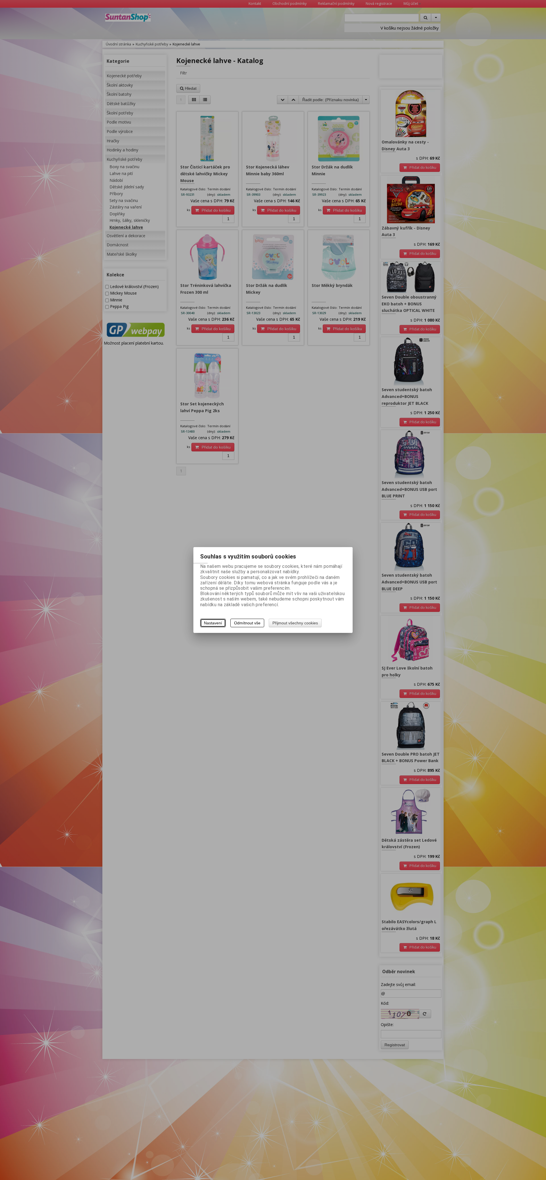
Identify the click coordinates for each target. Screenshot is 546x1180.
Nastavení (213, 623)
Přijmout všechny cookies (295, 623)
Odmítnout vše (247, 623)
